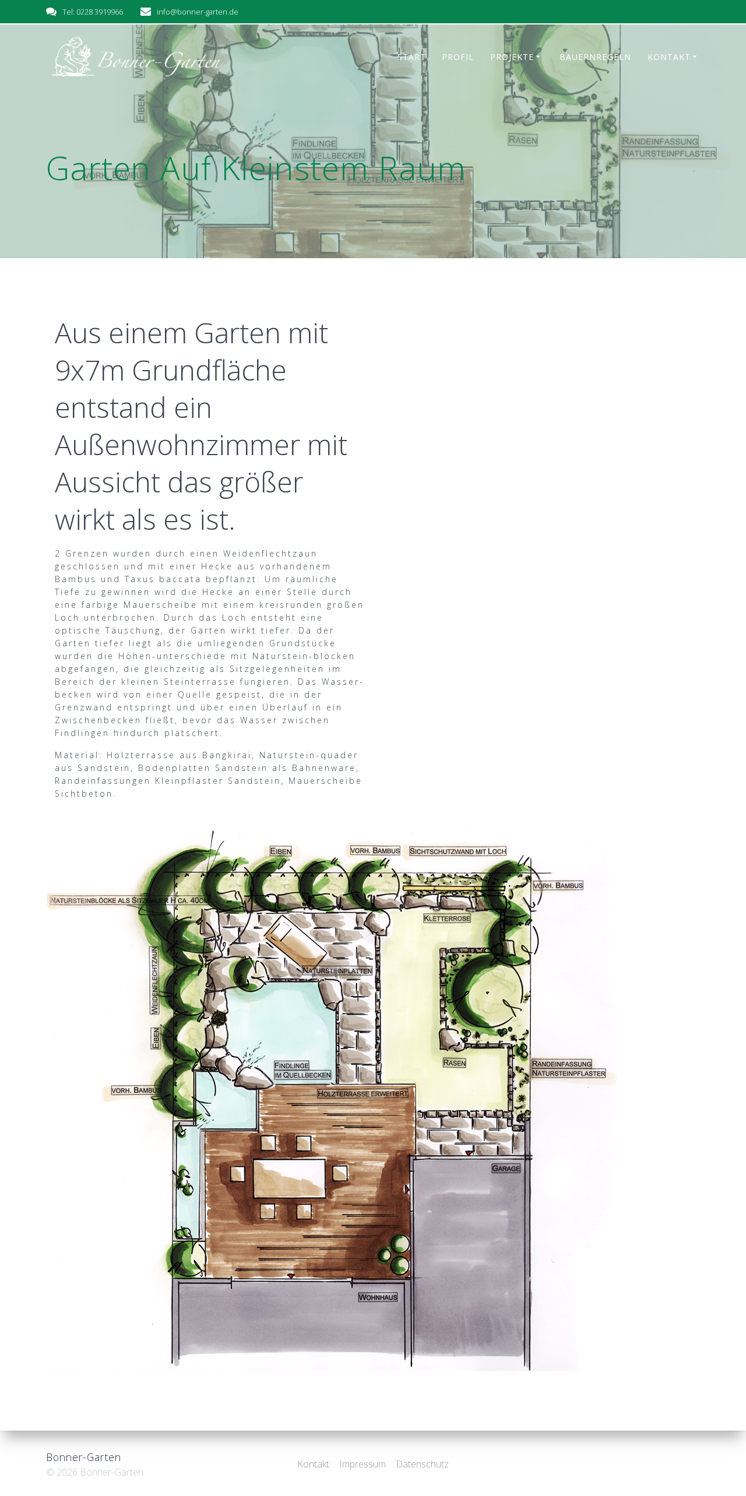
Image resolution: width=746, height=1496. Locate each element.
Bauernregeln (595, 56)
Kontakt (669, 56)
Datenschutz (422, 1464)
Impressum (362, 1464)
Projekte (512, 56)
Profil (458, 56)
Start (411, 56)
